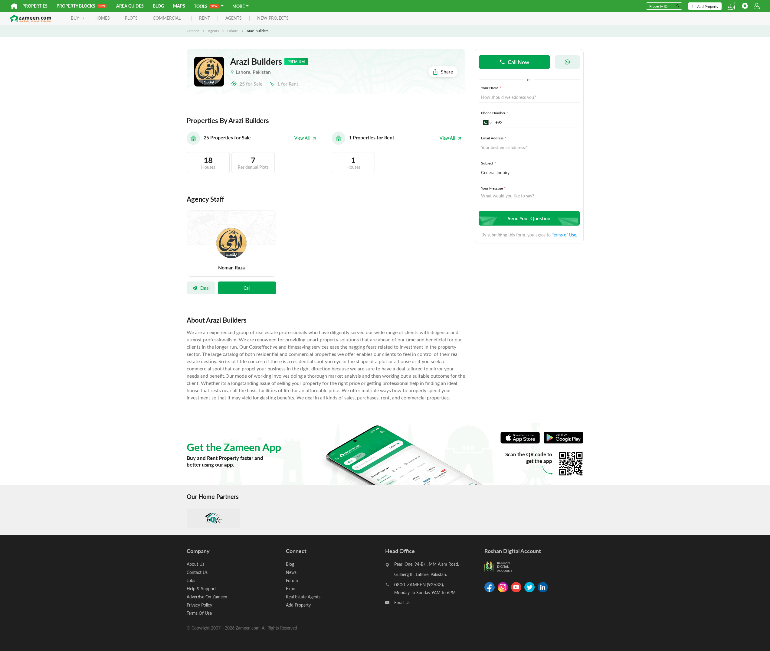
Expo (290, 588)
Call (247, 288)
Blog (158, 6)
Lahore (232, 30)
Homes (102, 18)
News (291, 572)
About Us (195, 564)
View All (302, 138)
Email (205, 288)
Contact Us (197, 572)
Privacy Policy (199, 605)
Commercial (167, 18)
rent (204, 18)
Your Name (491, 88)
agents (233, 18)
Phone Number (494, 113)
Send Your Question (529, 218)
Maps (179, 6)
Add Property (707, 6)
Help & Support (201, 588)
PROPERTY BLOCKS (76, 6)
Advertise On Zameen (207, 597)
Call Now (518, 62)
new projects (273, 18)
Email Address (493, 138)
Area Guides (130, 6)
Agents (213, 30)
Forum (292, 580)
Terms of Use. (564, 235)
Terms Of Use (199, 613)
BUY (75, 18)
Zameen (193, 30)
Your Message (493, 188)
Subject (488, 163)
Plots (131, 18)
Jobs (191, 580)
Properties (35, 6)
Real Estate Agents (303, 597)
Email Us (402, 602)
